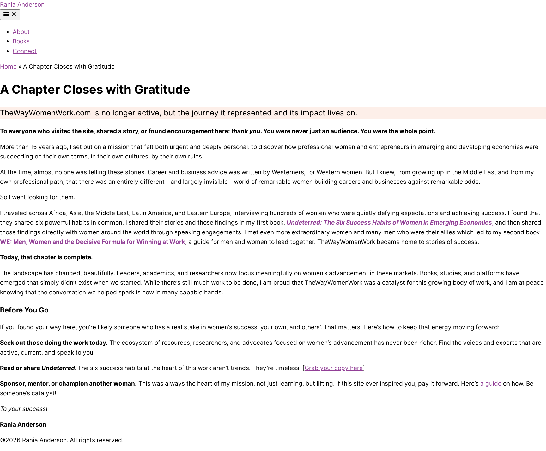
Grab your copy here (334, 368)
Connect (25, 51)
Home (8, 66)
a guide (491, 383)
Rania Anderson (22, 4)
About (21, 31)
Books (21, 41)
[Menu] (10, 14)
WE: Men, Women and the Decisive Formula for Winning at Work (92, 241)
